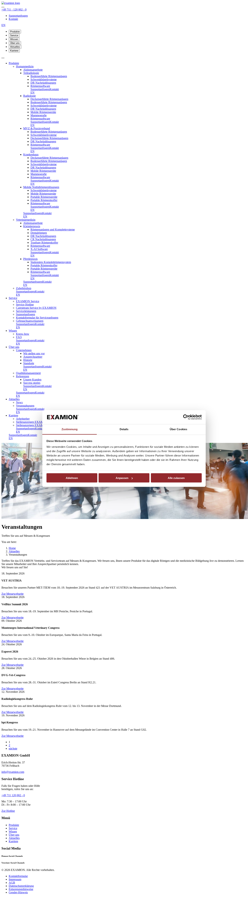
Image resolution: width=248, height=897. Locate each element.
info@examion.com (12, 771)
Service (14, 35)
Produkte (15, 31)
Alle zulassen (176, 477)
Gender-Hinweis (18, 892)
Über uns (15, 43)
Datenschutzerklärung (21, 885)
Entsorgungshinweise (21, 889)
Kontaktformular (18, 876)
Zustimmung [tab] (70, 429)
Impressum (15, 879)
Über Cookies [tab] (178, 429)
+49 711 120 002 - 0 (13, 795)
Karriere (14, 50)
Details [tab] (124, 429)
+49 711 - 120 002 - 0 (14, 9)
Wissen (14, 39)
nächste (13, 748)
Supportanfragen (18, 15)
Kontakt (13, 18)
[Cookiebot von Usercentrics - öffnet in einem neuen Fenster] (186, 417)
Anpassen (122, 477)
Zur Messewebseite (12, 593)
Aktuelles (15, 46)
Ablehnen (72, 477)
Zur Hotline (8, 810)
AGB (12, 882)
